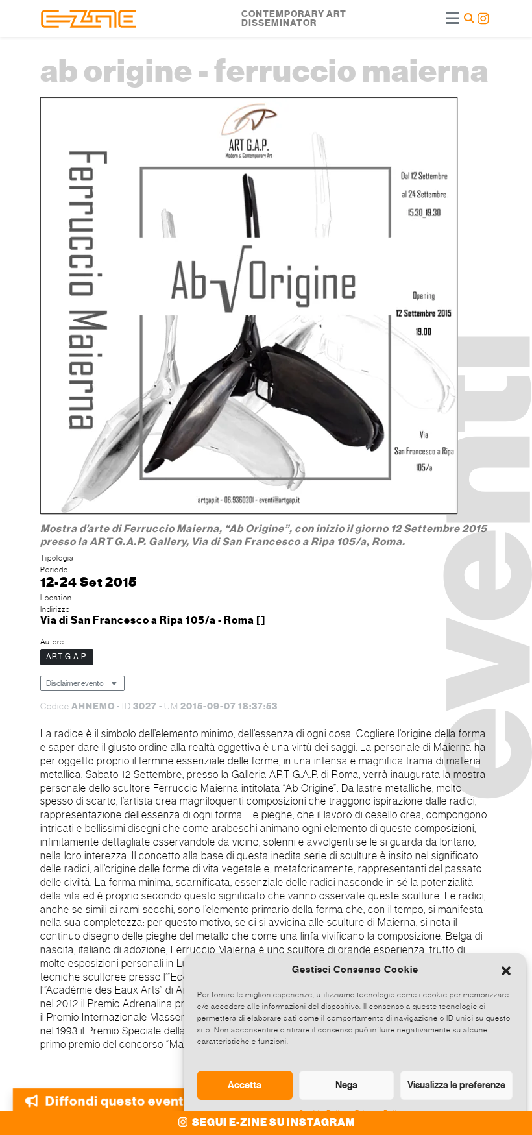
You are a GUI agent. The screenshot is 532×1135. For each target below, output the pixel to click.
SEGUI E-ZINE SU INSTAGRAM (273, 1122)
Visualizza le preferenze (456, 1085)
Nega (346, 1085)
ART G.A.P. (67, 656)
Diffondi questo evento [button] (118, 1096)
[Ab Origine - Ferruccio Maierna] (249, 307)
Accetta (244, 1085)
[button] (506, 969)
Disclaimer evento (75, 683)
